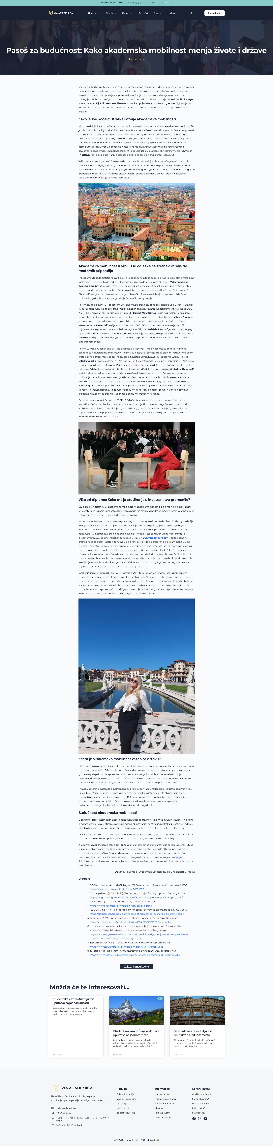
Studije (109, 13)
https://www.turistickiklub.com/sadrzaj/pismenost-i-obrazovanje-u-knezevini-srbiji (135, 955)
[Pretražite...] (191, 13)
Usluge (125, 13)
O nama (92, 13)
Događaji (143, 13)
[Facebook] (194, 1118)
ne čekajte (176, 857)
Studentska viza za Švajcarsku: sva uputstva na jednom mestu (136, 1033)
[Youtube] (205, 1118)
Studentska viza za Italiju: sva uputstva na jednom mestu (193, 1033)
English (171, 13)
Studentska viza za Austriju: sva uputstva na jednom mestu (73, 1001)
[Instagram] (199, 1118)
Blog (156, 13)
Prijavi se (169, 3)
